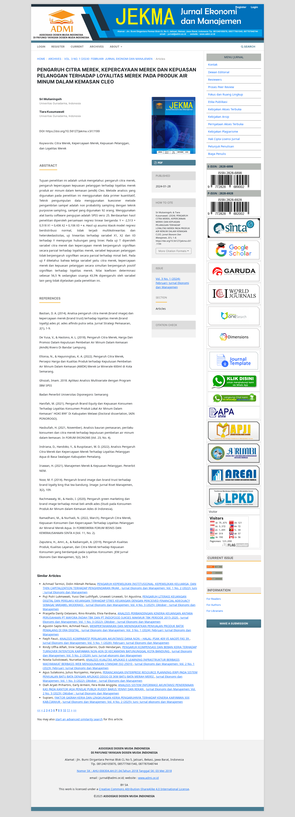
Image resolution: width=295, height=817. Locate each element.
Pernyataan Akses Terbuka (225, 124)
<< (38, 710)
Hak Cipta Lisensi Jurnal (224, 139)
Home (41, 58)
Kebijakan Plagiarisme (223, 131)
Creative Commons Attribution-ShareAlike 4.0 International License (144, 789)
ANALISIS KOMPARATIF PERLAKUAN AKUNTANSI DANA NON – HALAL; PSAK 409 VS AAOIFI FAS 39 (125, 638)
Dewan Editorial (218, 72)
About (115, 46)
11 (68, 710)
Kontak (212, 64)
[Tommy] (234, 381)
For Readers (213, 599)
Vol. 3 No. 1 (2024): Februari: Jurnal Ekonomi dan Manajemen (108, 58)
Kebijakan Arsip (218, 117)
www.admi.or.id (148, 778)
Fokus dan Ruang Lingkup (225, 94)
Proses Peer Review (221, 87)
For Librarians (214, 611)
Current (77, 46)
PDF (160, 162)
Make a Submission (234, 623)
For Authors (213, 605)
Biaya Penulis (217, 154)
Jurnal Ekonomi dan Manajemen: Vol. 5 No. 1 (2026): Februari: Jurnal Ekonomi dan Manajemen (106, 643)
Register (58, 46)
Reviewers (215, 79)
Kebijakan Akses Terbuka (224, 109)
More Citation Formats (172, 251)
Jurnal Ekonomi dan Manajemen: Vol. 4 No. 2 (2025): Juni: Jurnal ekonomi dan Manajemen (123, 702)
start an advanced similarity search (79, 719)
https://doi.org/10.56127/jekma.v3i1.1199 (73, 131)
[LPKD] (234, 497)
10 (64, 710)
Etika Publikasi (217, 102)
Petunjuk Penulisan (221, 146)
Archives (97, 46)
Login (41, 46)
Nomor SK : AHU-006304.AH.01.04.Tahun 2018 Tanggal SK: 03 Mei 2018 (124, 771)
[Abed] (234, 399)
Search (249, 46)
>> (74, 710)
